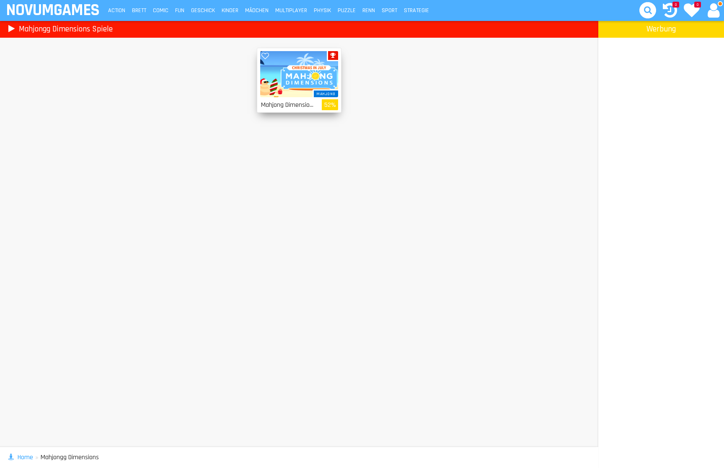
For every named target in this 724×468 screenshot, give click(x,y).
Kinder (230, 10)
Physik (322, 10)
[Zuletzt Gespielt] (670, 11)
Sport (389, 10)
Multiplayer (291, 10)
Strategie (416, 10)
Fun (179, 10)
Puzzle (347, 10)
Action (116, 10)
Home (25, 457)
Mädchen (257, 10)
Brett (139, 10)
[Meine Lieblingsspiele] (692, 11)
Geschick (203, 10)
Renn (368, 10)
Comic (160, 10)
